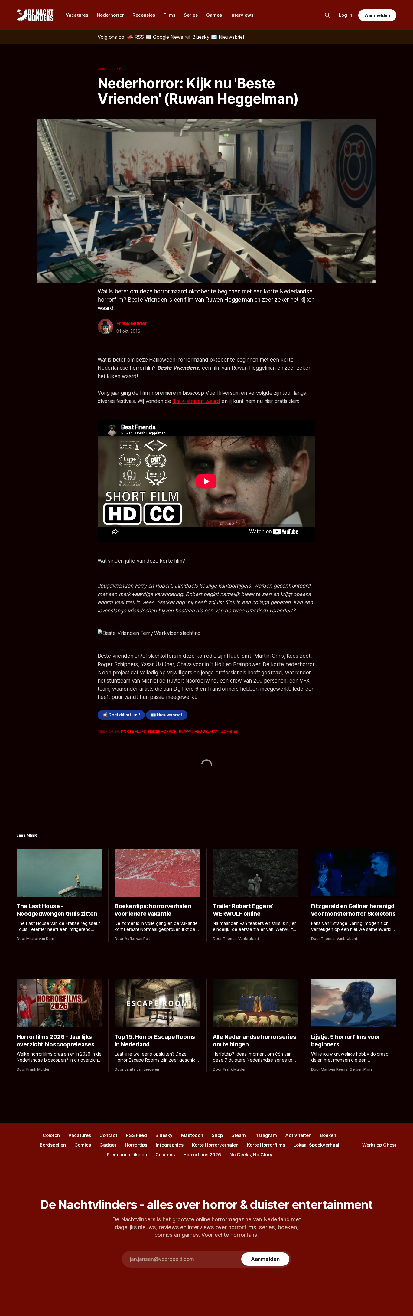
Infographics (170, 1145)
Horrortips (136, 1145)
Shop (217, 1135)
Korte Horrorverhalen (215, 1145)
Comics (82, 1145)
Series (191, 15)
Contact (108, 1135)
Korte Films (110, 69)
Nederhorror (110, 15)
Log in (345, 15)
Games (214, 15)
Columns (165, 1154)
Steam (238, 1135)
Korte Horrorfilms (266, 1145)
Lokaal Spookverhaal (316, 1145)
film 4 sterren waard (196, 401)
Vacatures (77, 15)
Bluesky (164, 1135)
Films (169, 15)
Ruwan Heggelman (199, 731)
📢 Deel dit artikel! (121, 714)
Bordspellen (53, 1145)
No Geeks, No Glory (250, 1154)
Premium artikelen (127, 1154)
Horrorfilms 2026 (202, 1154)
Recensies (143, 15)
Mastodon (192, 1135)
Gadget (107, 1145)
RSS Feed (136, 1135)
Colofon (51, 1135)
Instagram (265, 1135)
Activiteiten (298, 1135)
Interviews (241, 15)
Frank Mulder (131, 323)
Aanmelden (377, 15)
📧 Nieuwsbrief (166, 714)
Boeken (328, 1135)
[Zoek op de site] (327, 15)
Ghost (389, 1145)
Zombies (229, 731)
